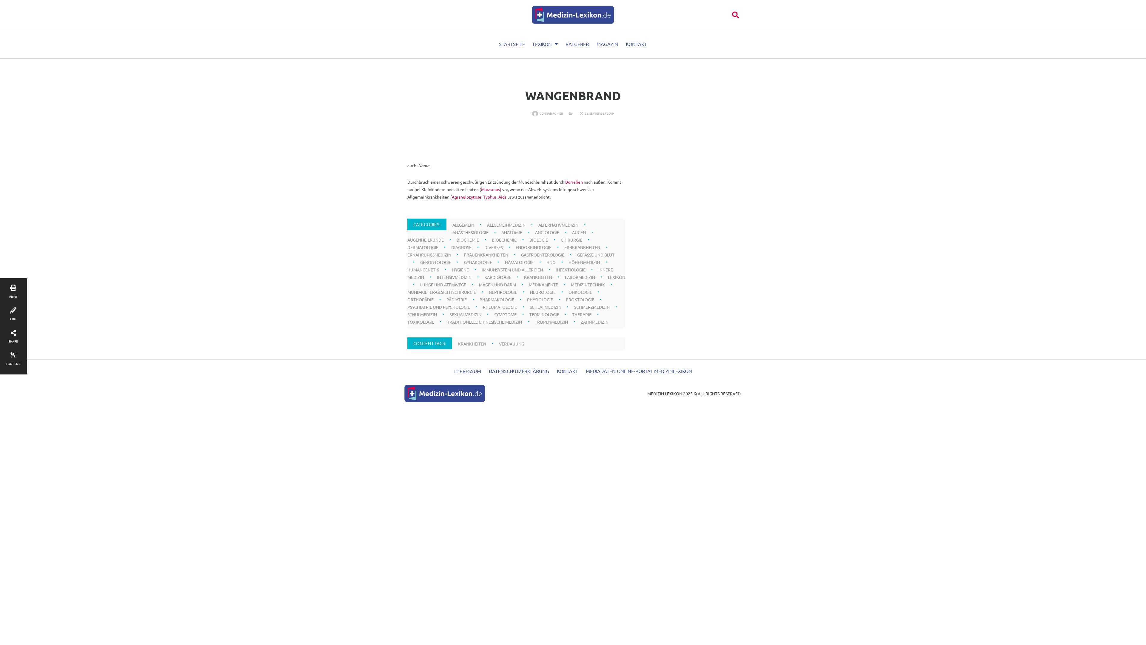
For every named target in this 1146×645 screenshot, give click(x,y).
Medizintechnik (588, 284)
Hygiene (460, 269)
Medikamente (543, 284)
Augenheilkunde (425, 239)
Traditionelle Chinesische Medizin (484, 322)
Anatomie (511, 232)
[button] (735, 15)
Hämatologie (519, 262)
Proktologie (580, 299)
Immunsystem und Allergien (512, 269)
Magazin (607, 44)
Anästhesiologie (470, 232)
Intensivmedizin (454, 277)
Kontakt (636, 44)
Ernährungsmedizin (429, 254)
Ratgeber (577, 44)
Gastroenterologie (542, 254)
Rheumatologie (500, 307)
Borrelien (574, 182)
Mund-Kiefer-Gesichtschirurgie (441, 292)
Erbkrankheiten (582, 247)
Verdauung (511, 343)
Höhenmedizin (584, 262)
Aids (502, 196)
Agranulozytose (466, 196)
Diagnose (461, 247)
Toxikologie (420, 322)
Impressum (467, 371)
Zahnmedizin (595, 322)
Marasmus (490, 189)
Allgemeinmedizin (506, 225)
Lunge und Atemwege (443, 284)
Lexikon (542, 44)
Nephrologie (503, 292)
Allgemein (463, 225)
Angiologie (547, 232)
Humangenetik (423, 269)
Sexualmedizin (465, 314)
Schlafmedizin (545, 307)
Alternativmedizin (558, 225)
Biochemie (468, 239)
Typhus (490, 196)
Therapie (582, 314)
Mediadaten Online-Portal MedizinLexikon (639, 371)
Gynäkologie (478, 262)
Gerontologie (435, 262)
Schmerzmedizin (592, 307)
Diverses (493, 247)
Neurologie (543, 292)
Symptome (505, 314)
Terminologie (544, 314)
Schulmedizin (422, 314)
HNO (551, 262)
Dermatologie (422, 247)
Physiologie (540, 299)
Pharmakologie (497, 299)
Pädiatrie (456, 299)
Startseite (512, 44)
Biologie (538, 239)
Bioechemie (504, 239)
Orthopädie (420, 299)
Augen (579, 232)
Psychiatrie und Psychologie (438, 307)
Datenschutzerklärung (519, 371)
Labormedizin (580, 277)
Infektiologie (571, 269)
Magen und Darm (497, 284)
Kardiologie (497, 277)
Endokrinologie (534, 247)
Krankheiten (538, 277)
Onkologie (580, 292)
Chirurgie (571, 239)
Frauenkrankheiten (486, 254)
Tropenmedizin (551, 322)
